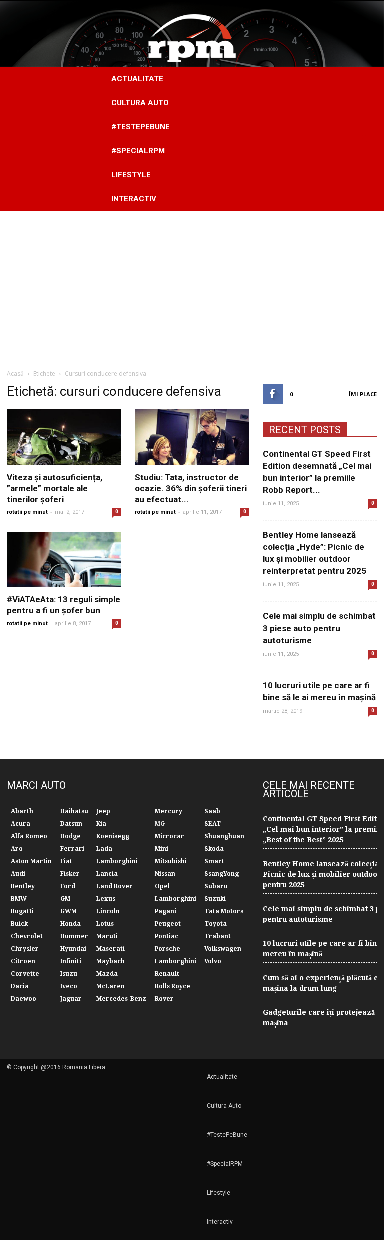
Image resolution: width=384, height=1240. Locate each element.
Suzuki (215, 898)
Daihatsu (74, 811)
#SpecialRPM (138, 150)
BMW (19, 898)
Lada (104, 848)
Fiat (66, 861)
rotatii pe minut (27, 512)
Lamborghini (117, 861)
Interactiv (134, 198)
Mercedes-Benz (121, 998)
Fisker (70, 873)
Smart (214, 861)
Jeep (103, 811)
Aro (17, 848)
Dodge (70, 836)
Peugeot (168, 923)
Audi (18, 873)
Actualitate (138, 78)
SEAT (212, 823)
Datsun (71, 823)
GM (65, 898)
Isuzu (69, 973)
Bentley (23, 886)
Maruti (107, 936)
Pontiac (166, 936)
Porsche (167, 948)
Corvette (25, 973)
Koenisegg (113, 836)
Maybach (110, 961)
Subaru (216, 886)
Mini (161, 848)
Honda (70, 923)
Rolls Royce (172, 986)
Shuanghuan (224, 836)
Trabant (217, 936)
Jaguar (71, 998)
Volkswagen (223, 948)
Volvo (213, 961)
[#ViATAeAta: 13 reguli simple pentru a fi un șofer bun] (64, 560)
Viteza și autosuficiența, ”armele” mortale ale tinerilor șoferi (54, 488)
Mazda (107, 973)
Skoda (214, 848)
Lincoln (108, 911)
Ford (68, 886)
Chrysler (25, 948)
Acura (20, 823)
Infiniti (71, 961)
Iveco (69, 986)
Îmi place (363, 394)
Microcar (169, 836)
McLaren (110, 986)
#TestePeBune (141, 126)
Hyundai (73, 948)
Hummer (74, 936)
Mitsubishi (171, 861)
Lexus (106, 898)
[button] (365, 139)
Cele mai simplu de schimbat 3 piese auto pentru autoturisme (319, 628)
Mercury (168, 811)
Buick (19, 923)
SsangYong (221, 873)
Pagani (165, 911)
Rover (164, 998)
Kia (101, 823)
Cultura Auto (140, 102)
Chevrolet (27, 936)
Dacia (20, 986)
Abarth (22, 811)
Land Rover (114, 886)
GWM (68, 911)
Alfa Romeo (29, 836)
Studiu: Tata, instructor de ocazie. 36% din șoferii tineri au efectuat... (191, 488)
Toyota (215, 923)
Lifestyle (131, 174)
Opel (162, 886)
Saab (212, 811)
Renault (167, 973)
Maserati (110, 948)
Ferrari (72, 848)
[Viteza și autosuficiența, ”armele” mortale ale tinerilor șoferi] (64, 437)
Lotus (105, 923)
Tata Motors (224, 911)
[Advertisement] (192, 286)
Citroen (23, 961)
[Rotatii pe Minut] (192, 34)
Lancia (107, 873)
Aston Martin (31, 861)
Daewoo (23, 998)
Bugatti (22, 911)
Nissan (165, 873)
